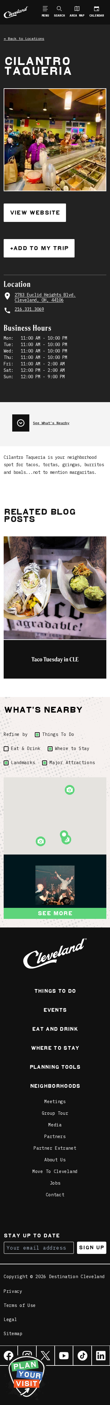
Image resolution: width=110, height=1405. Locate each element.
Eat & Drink (25, 748)
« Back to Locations (24, 38)
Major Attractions (72, 762)
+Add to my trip (39, 248)
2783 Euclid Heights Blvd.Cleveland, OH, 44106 (45, 297)
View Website (35, 212)
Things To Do (58, 734)
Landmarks (23, 762)
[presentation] (59, 420)
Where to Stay (72, 748)
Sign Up (91, 1247)
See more (55, 913)
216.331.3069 (29, 309)
